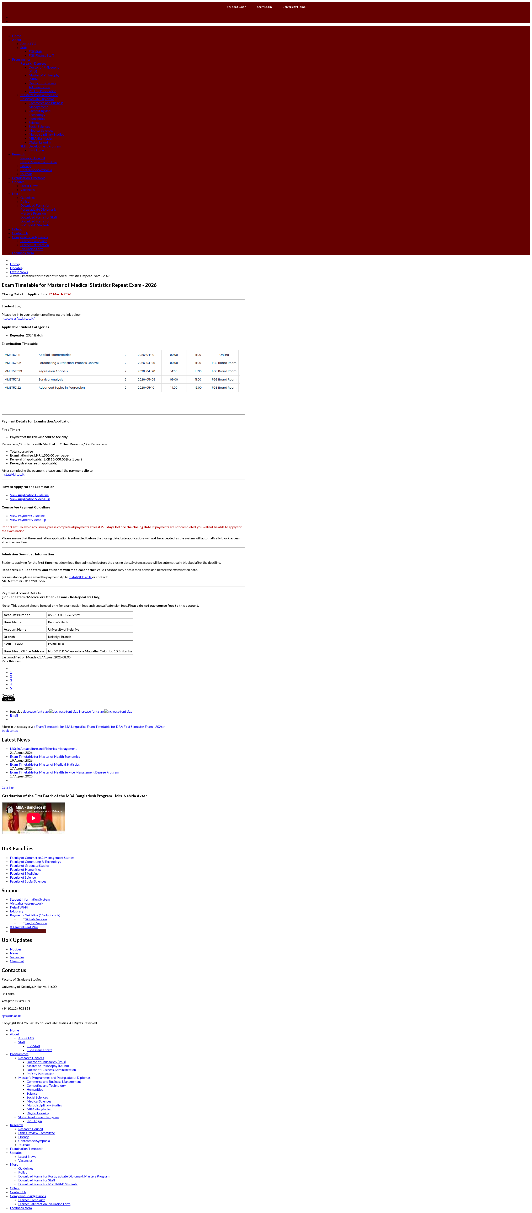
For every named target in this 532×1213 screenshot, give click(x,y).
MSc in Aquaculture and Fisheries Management (43, 748)
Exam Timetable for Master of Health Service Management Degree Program (64, 772)
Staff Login (264, 7)
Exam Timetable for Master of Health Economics (45, 756)
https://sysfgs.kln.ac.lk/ (18, 318)
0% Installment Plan (24, 927)
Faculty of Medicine (24, 873)
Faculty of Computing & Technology (35, 861)
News (14, 953)
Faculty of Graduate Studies (29, 865)
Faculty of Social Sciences (28, 881)
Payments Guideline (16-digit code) (35, 915)
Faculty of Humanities (25, 869)
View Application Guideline (29, 495)
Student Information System (30, 899)
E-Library (16, 911)
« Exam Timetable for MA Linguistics (60, 726)
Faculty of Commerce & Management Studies (42, 857)
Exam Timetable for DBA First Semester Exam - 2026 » (126, 726)
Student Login (236, 7)
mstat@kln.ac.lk (13, 474)
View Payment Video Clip (28, 520)
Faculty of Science (23, 877)
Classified (17, 961)
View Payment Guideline (27, 516)
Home (14, 264)
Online (14, 931)
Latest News (19, 272)
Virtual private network (26, 903)
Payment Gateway (33, 931)
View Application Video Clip (30, 499)
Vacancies (17, 957)
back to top (10, 730)
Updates (16, 268)
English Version (36, 923)
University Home (293, 7)
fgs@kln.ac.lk (11, 1016)
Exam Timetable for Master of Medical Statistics (45, 764)
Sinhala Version (36, 919)
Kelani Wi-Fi (19, 907)
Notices (15, 949)
